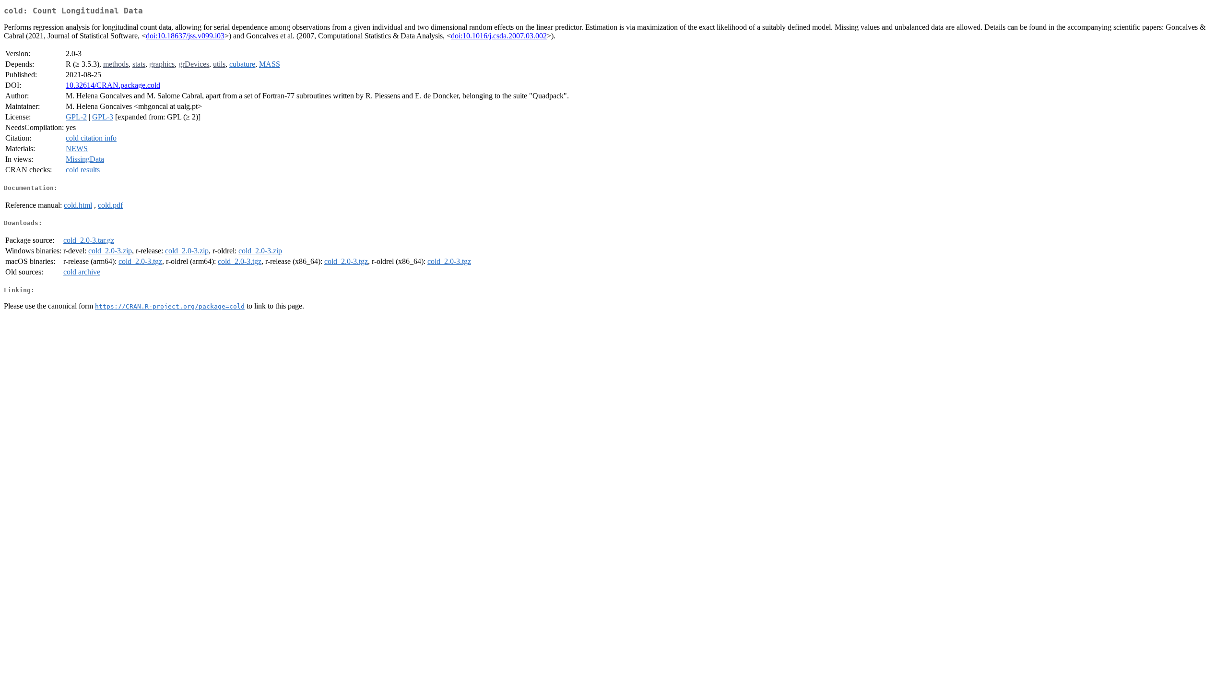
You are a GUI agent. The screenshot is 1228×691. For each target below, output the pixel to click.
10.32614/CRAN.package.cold (113, 85)
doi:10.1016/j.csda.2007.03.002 (499, 36)
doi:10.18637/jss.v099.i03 (185, 36)
